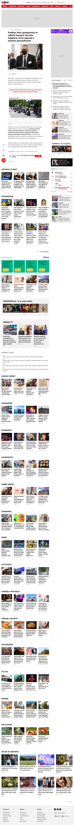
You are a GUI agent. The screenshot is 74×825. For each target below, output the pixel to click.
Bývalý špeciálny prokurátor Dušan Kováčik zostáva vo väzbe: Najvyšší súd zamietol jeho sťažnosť (31, 184)
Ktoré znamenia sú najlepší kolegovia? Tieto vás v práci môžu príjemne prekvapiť (19, 607)
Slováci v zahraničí (41, 557)
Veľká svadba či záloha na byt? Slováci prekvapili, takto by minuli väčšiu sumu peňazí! (43, 526)
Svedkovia (17, 151)
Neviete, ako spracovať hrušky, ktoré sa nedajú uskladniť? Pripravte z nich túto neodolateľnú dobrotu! (31, 740)
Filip (44, 2)
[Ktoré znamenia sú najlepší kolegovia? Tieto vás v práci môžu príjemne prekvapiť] (19, 598)
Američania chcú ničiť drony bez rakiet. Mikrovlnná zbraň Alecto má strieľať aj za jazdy (43, 660)
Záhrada (39, 742)
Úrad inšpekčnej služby (31, 151)
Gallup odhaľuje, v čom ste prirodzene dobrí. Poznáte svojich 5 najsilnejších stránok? (6, 607)
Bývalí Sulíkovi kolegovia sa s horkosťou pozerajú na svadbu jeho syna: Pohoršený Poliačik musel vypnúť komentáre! (6, 391)
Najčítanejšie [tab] (56, 80)
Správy (4, 345)
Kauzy (22, 151)
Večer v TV (63, 169)
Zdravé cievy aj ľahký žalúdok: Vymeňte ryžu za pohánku (42, 633)
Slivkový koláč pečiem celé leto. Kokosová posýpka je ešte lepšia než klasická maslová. (18, 634)
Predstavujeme (4, 584)
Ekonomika (45, 6)
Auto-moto (6, 564)
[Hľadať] (71, 6)
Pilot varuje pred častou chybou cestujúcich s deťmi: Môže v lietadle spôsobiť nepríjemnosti (25, 365)
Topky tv (57, 6)
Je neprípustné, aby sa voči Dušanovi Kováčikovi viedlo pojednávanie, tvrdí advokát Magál (19, 184)
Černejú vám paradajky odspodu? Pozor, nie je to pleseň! (43, 739)
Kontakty (39, 809)
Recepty (27, 744)
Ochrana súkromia (6, 814)
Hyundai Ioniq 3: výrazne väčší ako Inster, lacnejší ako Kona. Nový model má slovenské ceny (31, 579)
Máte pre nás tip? (40, 821)
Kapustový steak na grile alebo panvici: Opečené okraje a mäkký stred (31, 633)
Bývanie (4, 698)
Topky (16, 29)
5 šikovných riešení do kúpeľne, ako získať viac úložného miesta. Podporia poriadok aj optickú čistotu (19, 714)
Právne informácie (6, 812)
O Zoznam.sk (6, 809)
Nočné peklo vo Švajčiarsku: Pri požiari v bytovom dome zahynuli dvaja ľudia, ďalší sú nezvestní (31, 418)
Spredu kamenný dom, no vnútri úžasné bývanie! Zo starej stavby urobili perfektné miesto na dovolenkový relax (31, 714)
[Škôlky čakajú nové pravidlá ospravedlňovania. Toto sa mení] (43, 678)
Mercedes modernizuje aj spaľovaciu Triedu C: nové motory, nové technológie (19, 579)
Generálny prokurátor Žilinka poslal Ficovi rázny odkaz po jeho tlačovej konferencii (25, 339)
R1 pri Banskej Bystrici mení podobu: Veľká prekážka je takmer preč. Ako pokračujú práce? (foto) (31, 526)
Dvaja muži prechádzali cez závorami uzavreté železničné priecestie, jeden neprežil (9, 340)
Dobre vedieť (3, 292)
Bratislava (40, 396)
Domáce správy (8, 376)
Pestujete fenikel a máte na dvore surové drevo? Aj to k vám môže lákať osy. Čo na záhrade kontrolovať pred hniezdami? (43, 714)
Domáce (5, 6)
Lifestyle (64, 6)
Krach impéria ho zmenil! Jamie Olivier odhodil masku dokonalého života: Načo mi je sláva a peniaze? (25, 370)
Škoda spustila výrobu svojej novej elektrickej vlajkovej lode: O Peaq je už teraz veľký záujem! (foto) (6, 526)
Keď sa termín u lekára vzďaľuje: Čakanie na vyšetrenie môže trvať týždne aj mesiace (5, 288)
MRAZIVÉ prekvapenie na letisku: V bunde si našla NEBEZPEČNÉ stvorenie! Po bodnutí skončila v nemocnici (31, 472)
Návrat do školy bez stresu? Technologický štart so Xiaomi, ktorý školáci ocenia (19, 288)
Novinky (27, 584)
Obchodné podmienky (24, 815)
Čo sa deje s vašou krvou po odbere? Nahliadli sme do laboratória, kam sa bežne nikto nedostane (43, 288)
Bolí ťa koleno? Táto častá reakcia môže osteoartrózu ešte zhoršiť (31, 659)
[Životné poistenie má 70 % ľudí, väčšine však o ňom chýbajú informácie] (19, 383)
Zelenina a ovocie (4, 744)
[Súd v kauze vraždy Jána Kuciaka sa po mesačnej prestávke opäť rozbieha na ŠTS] (43, 383)
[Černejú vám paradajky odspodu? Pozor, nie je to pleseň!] (43, 731)
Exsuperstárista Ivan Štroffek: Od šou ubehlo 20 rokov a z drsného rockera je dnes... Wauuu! (43, 445)
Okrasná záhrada (17, 744)
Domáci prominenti (4, 450)
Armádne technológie (42, 664)
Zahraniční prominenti (18, 450)
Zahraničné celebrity (62, 160)
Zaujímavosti (36, 6)
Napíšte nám (5, 819)
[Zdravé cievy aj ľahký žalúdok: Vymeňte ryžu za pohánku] (43, 625)
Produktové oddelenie (41, 814)
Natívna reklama (23, 821)
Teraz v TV (54, 169)
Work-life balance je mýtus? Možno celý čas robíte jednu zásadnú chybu (31, 606)
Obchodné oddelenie (41, 815)
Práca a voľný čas (29, 609)
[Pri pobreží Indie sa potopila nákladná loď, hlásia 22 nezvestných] (19, 410)
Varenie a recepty (9, 618)
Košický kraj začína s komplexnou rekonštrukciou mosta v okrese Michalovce (43, 579)
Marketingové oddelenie (42, 819)
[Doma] (53, 184)
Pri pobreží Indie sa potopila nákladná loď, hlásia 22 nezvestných (19, 417)
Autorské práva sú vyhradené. (59, 813)
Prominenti (21, 6)
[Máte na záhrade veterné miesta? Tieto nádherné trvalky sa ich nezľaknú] (19, 731)
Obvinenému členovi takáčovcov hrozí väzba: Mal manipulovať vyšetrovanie (43, 184)
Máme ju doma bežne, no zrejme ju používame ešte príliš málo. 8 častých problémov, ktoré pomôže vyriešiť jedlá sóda (6, 714)
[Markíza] (53, 172)
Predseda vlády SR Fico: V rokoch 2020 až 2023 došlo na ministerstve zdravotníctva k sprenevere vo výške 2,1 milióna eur (40, 340)
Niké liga (3, 557)
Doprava (39, 584)
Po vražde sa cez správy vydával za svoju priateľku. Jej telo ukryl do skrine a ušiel (6, 687)
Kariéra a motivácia (10, 591)
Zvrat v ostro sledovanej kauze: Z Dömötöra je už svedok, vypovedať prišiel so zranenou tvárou (6, 184)
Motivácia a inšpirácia (5, 611)
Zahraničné (12, 6)
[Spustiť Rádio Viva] (61, 30)
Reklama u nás (23, 812)
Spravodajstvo (39, 812)
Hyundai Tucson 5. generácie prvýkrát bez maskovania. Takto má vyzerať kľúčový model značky (6, 579)
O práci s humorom (17, 611)
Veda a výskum (29, 662)
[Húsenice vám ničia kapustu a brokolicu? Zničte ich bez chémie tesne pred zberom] (6, 731)
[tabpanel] (62, 96)
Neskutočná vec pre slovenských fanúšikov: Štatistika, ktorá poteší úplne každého (31, 288)
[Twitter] (60, 809)
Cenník (21, 817)
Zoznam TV (8, 322)
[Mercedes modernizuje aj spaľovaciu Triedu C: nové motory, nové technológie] (19, 571)
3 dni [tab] (64, 80)
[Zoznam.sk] (58, 816)
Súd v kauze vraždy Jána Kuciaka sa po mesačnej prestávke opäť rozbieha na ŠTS (43, 391)
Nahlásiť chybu (11, 161)
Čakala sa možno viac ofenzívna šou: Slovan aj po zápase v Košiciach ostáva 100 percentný (19, 552)
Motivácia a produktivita (42, 611)
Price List (21, 819)
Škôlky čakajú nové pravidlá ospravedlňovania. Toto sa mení (43, 686)
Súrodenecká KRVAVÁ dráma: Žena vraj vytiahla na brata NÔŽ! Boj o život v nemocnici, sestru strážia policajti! (64, 212)
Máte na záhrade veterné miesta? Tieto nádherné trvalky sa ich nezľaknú (18, 740)
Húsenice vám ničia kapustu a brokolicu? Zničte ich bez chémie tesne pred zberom (6, 740)
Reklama (22, 809)
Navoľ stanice (53, 191)
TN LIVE (4, 671)
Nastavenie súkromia (7, 815)
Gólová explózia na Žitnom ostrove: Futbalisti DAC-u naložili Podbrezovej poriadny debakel (31, 552)
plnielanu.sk (28, 504)
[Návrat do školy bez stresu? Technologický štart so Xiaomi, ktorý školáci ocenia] (19, 491)
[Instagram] (58, 809)
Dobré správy (7, 484)
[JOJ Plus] (53, 187)
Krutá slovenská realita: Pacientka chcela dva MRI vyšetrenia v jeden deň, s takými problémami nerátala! (64, 219)
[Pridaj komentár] (4, 145)
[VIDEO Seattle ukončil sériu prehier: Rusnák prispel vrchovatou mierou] (43, 544)
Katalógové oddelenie (41, 817)
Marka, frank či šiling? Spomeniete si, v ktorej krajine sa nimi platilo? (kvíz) (19, 526)
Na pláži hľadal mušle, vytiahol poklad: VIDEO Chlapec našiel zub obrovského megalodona (18, 472)
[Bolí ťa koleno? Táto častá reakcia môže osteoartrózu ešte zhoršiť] (31, 651)
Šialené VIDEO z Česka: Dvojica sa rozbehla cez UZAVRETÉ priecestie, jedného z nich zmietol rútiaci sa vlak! (25, 361)
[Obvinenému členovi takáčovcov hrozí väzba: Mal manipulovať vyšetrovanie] (43, 176)
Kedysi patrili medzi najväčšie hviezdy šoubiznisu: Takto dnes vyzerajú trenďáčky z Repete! (6, 445)
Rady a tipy (28, 636)
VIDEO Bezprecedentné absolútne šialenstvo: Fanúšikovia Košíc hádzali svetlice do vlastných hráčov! (6, 552)
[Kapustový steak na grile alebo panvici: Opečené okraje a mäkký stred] (31, 625)
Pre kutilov (6, 724)
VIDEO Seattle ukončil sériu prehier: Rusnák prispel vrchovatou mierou (43, 552)
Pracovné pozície (6, 257)
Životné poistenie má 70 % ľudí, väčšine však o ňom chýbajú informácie (19, 390)
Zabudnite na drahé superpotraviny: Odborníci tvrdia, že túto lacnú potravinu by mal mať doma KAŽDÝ (43, 472)
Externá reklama (23, 814)
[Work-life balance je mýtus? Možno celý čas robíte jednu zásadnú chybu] (31, 598)
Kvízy (51, 6)
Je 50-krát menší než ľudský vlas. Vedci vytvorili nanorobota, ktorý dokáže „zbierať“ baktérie (5, 660)
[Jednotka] (53, 180)
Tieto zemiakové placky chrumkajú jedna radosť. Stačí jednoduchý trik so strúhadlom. (6, 634)
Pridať (39, 156)
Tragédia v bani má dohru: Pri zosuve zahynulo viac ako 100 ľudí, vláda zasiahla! (43, 418)
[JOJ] (53, 176)
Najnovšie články (7, 353)
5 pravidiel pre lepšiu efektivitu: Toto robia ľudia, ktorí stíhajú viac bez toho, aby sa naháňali (42, 607)
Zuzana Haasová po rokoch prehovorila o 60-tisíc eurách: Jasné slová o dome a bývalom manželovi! (31, 445)
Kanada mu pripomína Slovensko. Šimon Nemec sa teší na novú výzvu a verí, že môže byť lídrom (31, 687)
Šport (28, 6)
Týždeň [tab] (70, 80)
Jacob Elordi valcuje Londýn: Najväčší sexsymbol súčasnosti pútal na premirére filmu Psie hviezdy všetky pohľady (64, 163)
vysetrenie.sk (40, 477)
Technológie (7, 644)
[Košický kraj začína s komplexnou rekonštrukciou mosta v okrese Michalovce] (43, 571)
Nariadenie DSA (6, 821)
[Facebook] (55, 809)
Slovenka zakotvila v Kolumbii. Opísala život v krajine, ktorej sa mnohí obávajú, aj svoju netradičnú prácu (19, 687)
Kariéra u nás (5, 817)
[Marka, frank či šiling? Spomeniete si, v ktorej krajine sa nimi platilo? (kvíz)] (19, 518)
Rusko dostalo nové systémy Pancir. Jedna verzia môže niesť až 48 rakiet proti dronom (19, 660)
